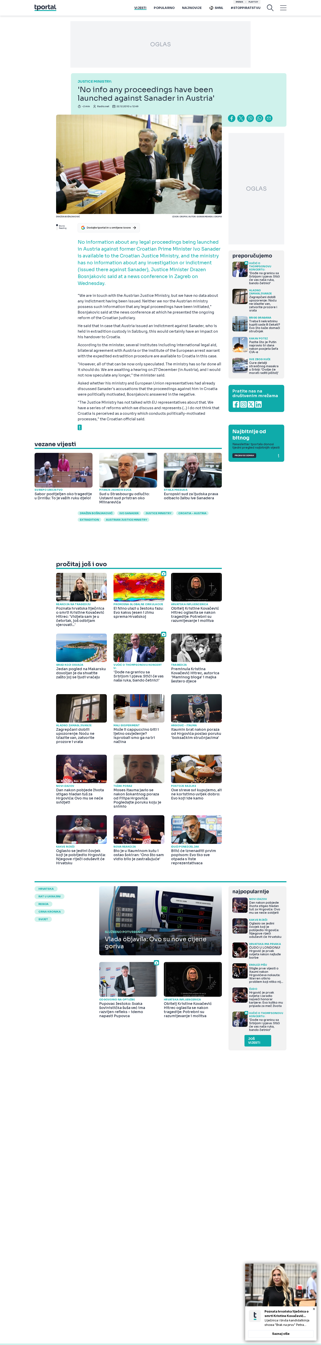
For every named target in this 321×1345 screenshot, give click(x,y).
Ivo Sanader (129, 513)
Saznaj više (281, 1334)
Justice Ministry (158, 513)
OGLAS (160, 44)
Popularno (164, 8)
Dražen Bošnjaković (96, 513)
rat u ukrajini (49, 896)
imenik (239, 2)
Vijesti (140, 8)
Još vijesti (254, 1041)
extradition (89, 519)
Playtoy (253, 2)
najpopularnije (250, 892)
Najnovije (192, 8)
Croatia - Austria (192, 513)
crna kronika (49, 911)
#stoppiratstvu (245, 8)
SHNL (219, 8)
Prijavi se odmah (244, 455)
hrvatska (46, 888)
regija (43, 904)
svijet (43, 919)
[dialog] (281, 1302)
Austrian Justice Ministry (126, 519)
